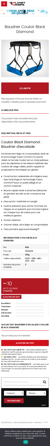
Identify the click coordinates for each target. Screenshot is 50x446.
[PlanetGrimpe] (17, 3)
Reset (44, 405)
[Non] (46, 437)
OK (25, 442)
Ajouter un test (11, 297)
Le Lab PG (25, 88)
